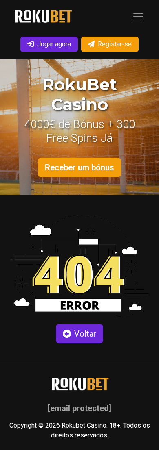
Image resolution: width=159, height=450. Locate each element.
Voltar (85, 334)
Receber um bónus (79, 167)
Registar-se (115, 44)
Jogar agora (54, 44)
